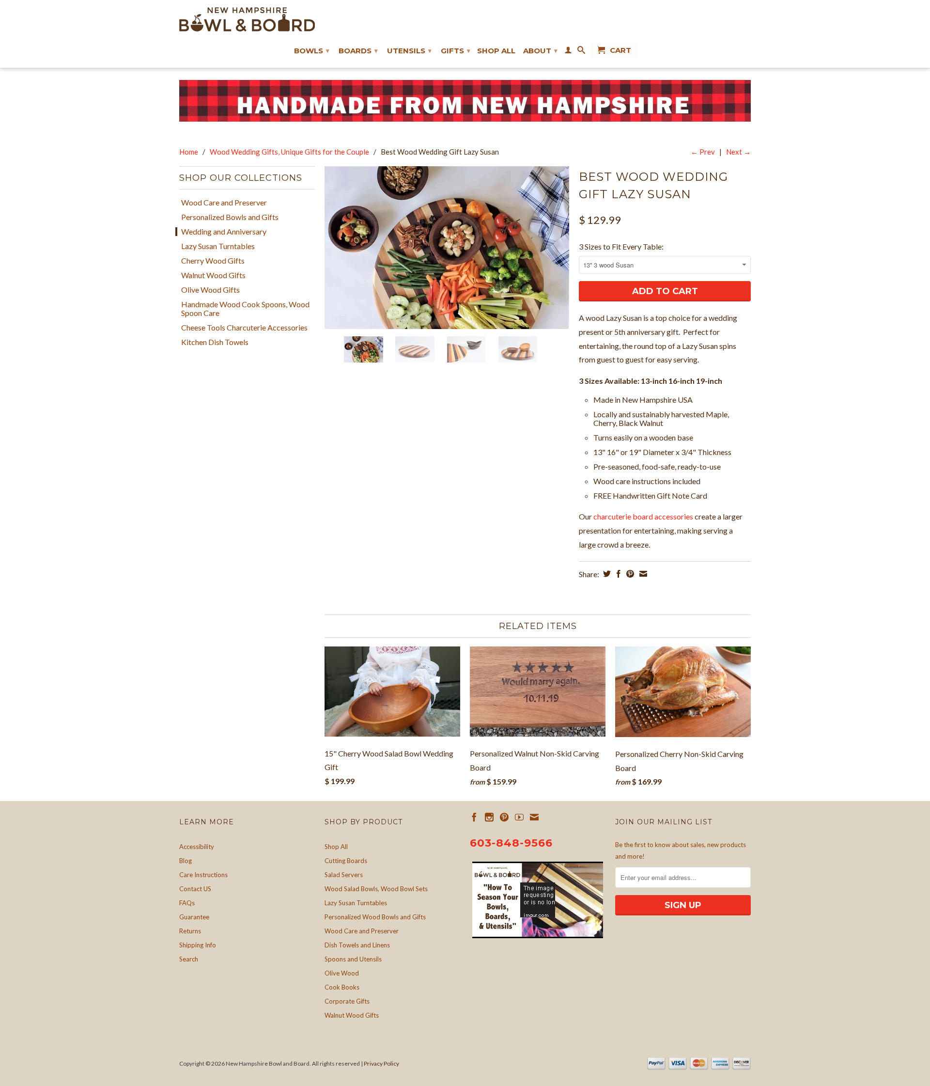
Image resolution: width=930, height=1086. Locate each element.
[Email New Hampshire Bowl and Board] (534, 817)
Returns (190, 931)
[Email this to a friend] (642, 574)
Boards (358, 50)
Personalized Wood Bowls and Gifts (375, 917)
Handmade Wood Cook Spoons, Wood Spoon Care (245, 308)
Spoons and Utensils (353, 959)
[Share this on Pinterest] (629, 574)
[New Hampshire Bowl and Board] (247, 19)
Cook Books (342, 987)
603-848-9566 (511, 843)
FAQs (187, 903)
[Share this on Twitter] (606, 574)
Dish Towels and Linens (357, 945)
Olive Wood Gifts (210, 289)
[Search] (581, 52)
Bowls (311, 50)
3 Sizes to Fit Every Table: (621, 246)
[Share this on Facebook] (617, 574)
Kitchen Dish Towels (214, 342)
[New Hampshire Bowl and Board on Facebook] (474, 817)
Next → (738, 151)
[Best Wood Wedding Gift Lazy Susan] (447, 248)
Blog (185, 861)
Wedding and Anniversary (223, 231)
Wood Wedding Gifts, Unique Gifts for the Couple (289, 151)
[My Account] (568, 52)
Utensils (409, 50)
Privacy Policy (381, 1063)
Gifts (455, 50)
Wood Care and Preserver (224, 202)
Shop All (496, 51)
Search (188, 959)
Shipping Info (197, 945)
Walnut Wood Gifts (213, 275)
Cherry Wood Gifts (213, 260)
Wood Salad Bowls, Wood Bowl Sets (376, 889)
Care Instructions (203, 875)
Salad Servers (344, 875)
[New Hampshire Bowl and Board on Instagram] (489, 817)
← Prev (703, 151)
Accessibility (196, 846)
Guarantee (194, 917)
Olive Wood (342, 973)
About (540, 50)
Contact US (195, 889)
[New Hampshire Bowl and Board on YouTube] (519, 817)
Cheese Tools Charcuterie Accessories (244, 327)
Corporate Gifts (347, 1001)
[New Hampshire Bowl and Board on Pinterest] (504, 817)
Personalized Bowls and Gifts (230, 217)
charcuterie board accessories (643, 516)
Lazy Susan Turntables (218, 246)
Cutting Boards (346, 861)
